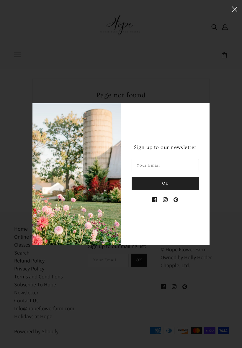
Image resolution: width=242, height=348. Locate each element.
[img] (154, 199)
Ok (165, 183)
